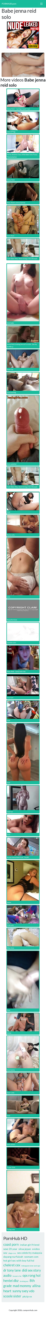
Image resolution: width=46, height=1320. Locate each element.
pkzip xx (27, 1296)
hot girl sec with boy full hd (18, 1260)
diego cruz (12, 1253)
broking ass (24, 1281)
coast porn (11, 1244)
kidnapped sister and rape (30, 1266)
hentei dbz (11, 1280)
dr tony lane (12, 1270)
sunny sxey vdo (23, 1291)
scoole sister (12, 1296)
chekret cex (11, 1265)
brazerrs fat (17, 1276)
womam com (31, 1256)
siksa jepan (25, 1248)
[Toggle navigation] (41, 4)
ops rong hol (32, 1275)
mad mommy (22, 1286)
